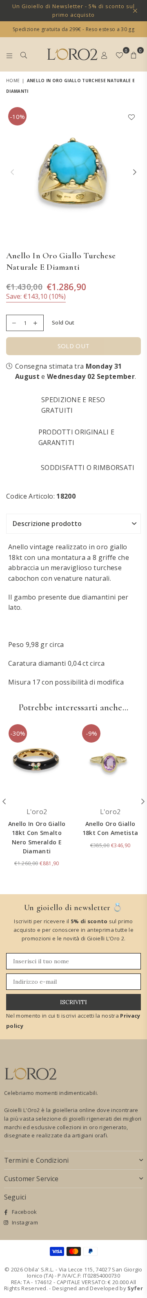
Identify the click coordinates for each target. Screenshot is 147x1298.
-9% (91, 733)
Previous (12, 172)
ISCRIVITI (73, 1002)
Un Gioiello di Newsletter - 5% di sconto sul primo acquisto (73, 10)
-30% (17, 733)
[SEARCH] (24, 54)
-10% (17, 116)
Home (13, 80)
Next (135, 172)
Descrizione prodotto (47, 523)
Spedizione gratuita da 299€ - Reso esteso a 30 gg (73, 29)
